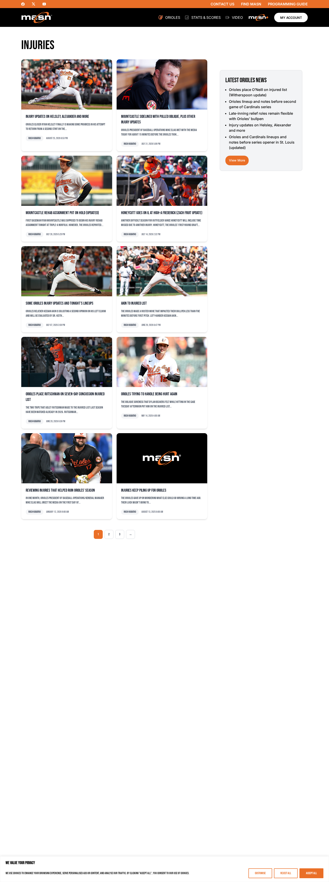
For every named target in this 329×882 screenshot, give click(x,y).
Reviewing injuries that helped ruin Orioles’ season (60, 490)
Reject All (285, 873)
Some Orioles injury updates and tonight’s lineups (59, 303)
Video (237, 17)
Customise (260, 873)
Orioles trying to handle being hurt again (149, 394)
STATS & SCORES (206, 17)
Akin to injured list (134, 303)
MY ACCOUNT (291, 17)
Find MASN (251, 4)
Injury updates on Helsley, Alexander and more (57, 116)
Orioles (172, 17)
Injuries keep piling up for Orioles (143, 490)
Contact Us (222, 4)
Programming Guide (288, 4)
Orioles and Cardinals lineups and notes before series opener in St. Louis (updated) (262, 142)
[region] (164, 869)
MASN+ (258, 17)
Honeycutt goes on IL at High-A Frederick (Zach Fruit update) (161, 213)
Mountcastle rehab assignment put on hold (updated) (62, 213)
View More (237, 160)
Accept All (311, 873)
